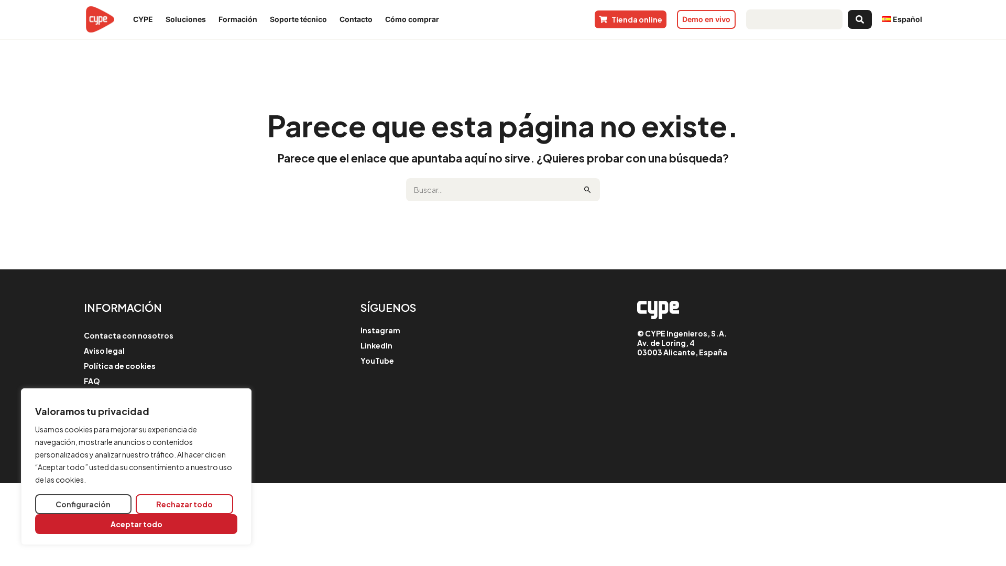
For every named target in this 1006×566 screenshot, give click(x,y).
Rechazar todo (184, 504)
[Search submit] (860, 19)
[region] (136, 466)
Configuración (83, 504)
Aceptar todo (136, 524)
